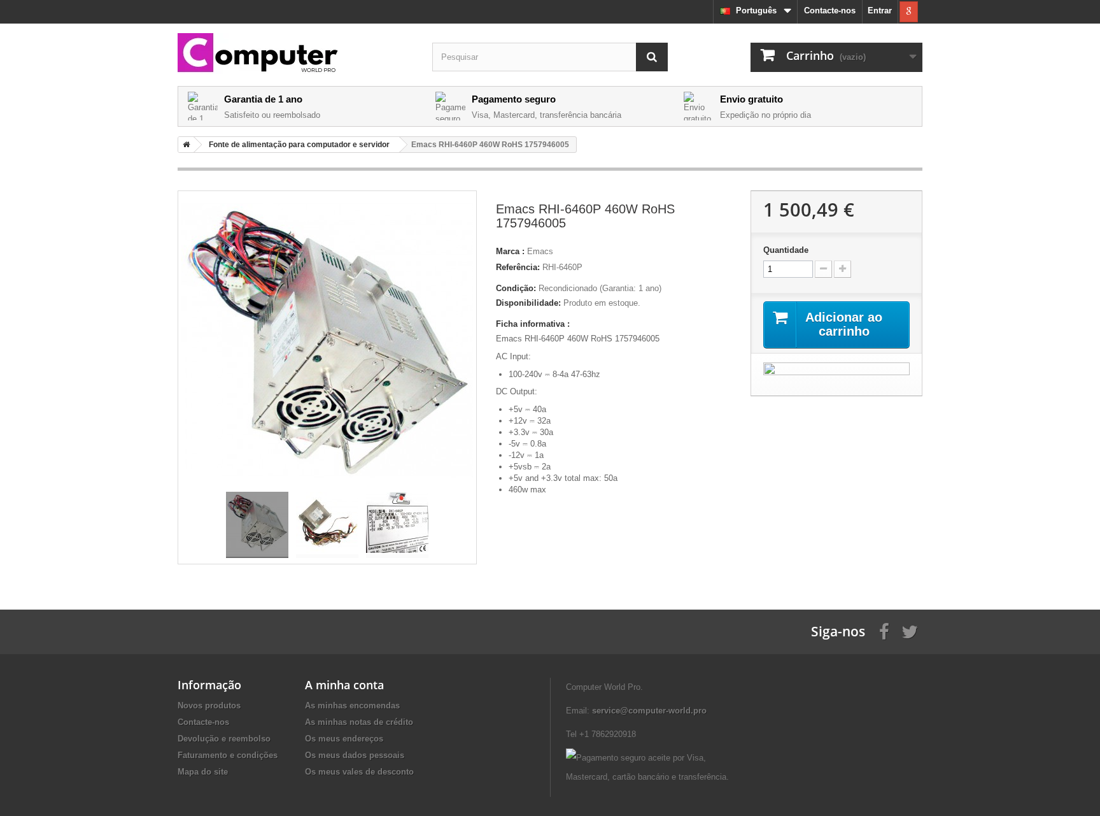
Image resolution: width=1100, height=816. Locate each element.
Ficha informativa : (533, 324)
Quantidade (785, 250)
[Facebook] (884, 631)
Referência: (518, 267)
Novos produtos (209, 705)
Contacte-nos (830, 10)
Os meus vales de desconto (359, 772)
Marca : (510, 251)
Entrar (880, 10)
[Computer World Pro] (295, 54)
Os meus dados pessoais (354, 755)
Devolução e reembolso (224, 738)
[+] (842, 269)
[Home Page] (184, 144)
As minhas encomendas (352, 705)
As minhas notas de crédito (359, 722)
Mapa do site (203, 772)
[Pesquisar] (652, 57)
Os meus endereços (344, 738)
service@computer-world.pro (649, 710)
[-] (823, 269)
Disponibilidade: (528, 303)
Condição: (516, 288)
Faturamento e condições (228, 755)
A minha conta (344, 684)
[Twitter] (909, 631)
